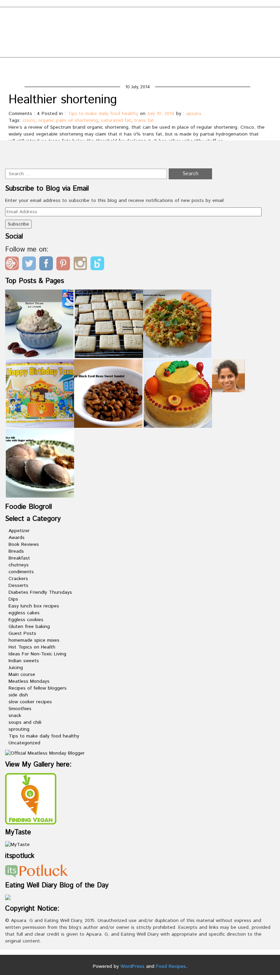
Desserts (18, 585)
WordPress (132, 966)
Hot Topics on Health (32, 647)
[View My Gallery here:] (30, 798)
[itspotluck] (36, 870)
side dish (18, 695)
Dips (13, 599)
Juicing (16, 667)
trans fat (144, 120)
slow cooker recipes (30, 701)
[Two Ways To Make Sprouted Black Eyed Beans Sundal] (108, 393)
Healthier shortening (63, 100)
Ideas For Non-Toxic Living (37, 654)
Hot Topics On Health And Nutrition (60, 51)
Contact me (115, 40)
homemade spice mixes (34, 640)
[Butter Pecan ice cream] (39, 324)
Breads (16, 551)
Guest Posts (22, 633)
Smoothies (20, 708)
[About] (228, 375)
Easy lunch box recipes (34, 606)
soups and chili (25, 722)
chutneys (19, 565)
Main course (22, 674)
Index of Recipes (150, 51)
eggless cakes (24, 613)
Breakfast (19, 558)
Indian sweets (24, 660)
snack (15, 715)
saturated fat (116, 120)
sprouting (19, 729)
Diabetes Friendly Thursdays (40, 592)
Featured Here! (166, 40)
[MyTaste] (17, 844)
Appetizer (19, 530)
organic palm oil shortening (68, 120)
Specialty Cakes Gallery (222, 51)
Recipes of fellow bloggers (38, 688)
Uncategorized (24, 743)
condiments (21, 571)
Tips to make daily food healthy (103, 113)
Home (203, 67)
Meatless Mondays (29, 681)
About (14, 40)
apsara (193, 113)
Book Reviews (24, 544)
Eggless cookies (26, 619)
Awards (17, 537)
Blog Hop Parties (60, 40)
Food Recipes (171, 966)
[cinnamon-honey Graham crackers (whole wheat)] (109, 324)
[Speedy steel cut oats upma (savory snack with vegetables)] (177, 324)
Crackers (18, 578)
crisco (29, 120)
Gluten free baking (29, 626)
